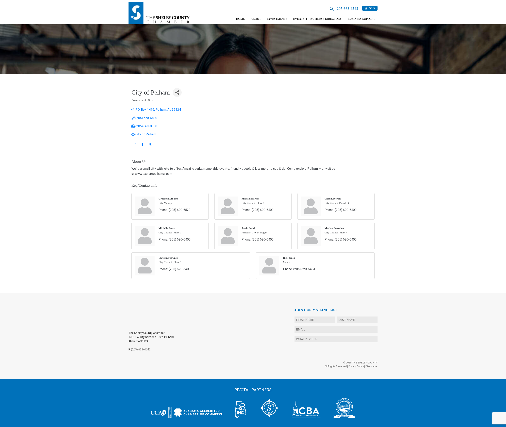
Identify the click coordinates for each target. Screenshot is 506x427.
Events (298, 18)
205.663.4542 (347, 8)
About (256, 18)
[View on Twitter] (149, 147)
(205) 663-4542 (140, 349)
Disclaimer (371, 366)
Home (240, 18)
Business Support (361, 18)
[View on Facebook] (142, 147)
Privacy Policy (356, 366)
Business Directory (326, 18)
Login (371, 8)
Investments (277, 18)
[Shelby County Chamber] (159, 13)
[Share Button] (177, 92)
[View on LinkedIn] (134, 147)
